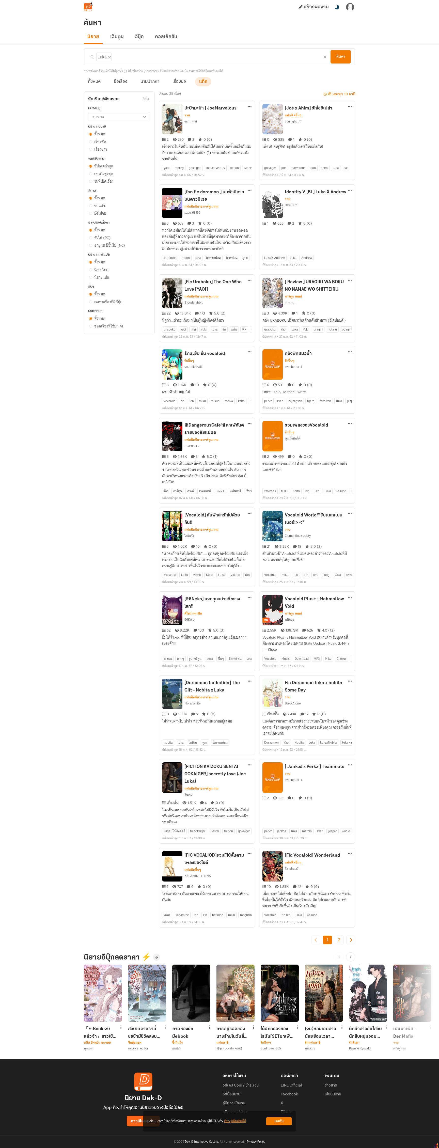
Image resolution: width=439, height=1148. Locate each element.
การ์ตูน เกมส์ (293, 296)
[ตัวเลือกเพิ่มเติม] (250, 107)
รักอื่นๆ (189, 361)
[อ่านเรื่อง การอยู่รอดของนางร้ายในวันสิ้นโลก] (235, 993)
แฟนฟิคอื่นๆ (293, 115)
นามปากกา (149, 82)
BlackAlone (293, 703)
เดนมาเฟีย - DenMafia (404, 1033)
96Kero (189, 619)
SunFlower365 (271, 1048)
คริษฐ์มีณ (399, 1048)
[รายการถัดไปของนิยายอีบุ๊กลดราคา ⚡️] (350, 957)
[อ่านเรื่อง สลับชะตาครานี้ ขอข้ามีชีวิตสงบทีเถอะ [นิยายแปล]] (147, 993)
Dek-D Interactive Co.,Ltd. (202, 1141)
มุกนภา (88, 1048)
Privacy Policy (256, 1141)
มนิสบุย (289, 619)
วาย (187, 115)
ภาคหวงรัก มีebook (182, 1033)
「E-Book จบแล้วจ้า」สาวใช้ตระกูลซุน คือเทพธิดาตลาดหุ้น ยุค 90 (100, 1033)
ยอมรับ (279, 1121)
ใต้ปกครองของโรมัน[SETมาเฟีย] (277, 1033)
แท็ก (203, 82)
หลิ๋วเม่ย (310, 1048)
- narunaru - (192, 446)
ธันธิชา (176, 1048)
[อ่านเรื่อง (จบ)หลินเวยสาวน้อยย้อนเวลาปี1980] (324, 993)
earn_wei (190, 121)
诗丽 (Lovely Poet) (229, 1048)
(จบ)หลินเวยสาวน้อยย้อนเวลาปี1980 (320, 1033)
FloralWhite (192, 703)
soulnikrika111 (193, 367)
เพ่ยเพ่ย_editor (138, 1048)
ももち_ (290, 302)
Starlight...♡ (293, 121)
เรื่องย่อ (179, 82)
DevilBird (291, 205)
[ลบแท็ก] (109, 56)
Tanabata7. (292, 868)
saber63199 (192, 212)
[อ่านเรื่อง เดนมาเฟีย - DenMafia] (412, 993)
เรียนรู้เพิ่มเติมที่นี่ (235, 1121)
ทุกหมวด (98, 116)
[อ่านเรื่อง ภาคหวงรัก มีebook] (191, 993)
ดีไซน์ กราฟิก (193, 613)
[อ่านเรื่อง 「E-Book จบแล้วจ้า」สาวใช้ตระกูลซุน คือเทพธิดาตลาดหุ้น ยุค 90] (103, 993)
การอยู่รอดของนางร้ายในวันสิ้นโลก (231, 1033)
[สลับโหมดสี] (337, 7)
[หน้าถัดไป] (351, 940)
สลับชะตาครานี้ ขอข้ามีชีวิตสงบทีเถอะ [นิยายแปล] (144, 1033)
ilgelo (188, 794)
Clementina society (298, 536)
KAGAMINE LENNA (197, 876)
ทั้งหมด (94, 82)
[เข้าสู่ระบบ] (350, 7)
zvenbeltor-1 (293, 367)
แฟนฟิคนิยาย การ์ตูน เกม (201, 207)
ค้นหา (340, 57)
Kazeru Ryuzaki (360, 1048)
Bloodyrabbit (193, 302)
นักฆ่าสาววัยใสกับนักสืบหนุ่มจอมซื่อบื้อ (365, 1033)
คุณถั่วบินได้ (292, 438)
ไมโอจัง (189, 536)
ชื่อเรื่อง (120, 82)
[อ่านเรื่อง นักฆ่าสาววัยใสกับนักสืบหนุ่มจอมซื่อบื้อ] (368, 993)
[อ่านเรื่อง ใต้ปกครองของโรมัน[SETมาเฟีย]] (280, 993)
